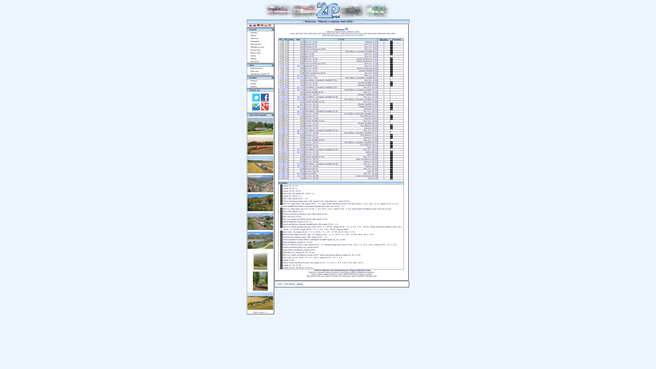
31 (392, 154)
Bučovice (340, 30)
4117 (302, 104)
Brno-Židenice (366, 116)
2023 (310, 34)
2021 (319, 34)
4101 (301, 51)
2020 (324, 34)
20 (392, 66)
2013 (356, 34)
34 (392, 164)
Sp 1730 (300, 130)
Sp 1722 (300, 75)
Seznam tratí (255, 50)
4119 (302, 123)
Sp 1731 (300, 133)
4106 (301, 63)
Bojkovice (308, 66)
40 (392, 178)
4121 (301, 142)
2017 (338, 34)
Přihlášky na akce (257, 47)
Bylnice (307, 75)
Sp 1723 (300, 90)
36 (392, 169)
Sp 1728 (300, 111)
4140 (301, 44)
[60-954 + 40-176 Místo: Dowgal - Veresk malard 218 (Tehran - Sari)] (260, 191)
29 (392, 142)
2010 (370, 34)
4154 (301, 145)
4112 (302, 92)
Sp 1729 (300, 114)
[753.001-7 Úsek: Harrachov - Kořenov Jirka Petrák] (260, 290)
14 (392, 44)
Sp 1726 (300, 97)
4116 (302, 121)
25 (392, 106)
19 (392, 61)
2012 (361, 34)
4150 (301, 126)
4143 (301, 109)
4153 (301, 154)
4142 (301, 47)
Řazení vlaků (255, 53)
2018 (333, 34)
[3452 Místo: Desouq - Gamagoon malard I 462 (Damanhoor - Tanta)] (260, 229)
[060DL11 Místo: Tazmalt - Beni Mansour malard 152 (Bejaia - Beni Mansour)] (260, 248)
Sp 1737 (300, 176)
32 (392, 157)
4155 (301, 161)
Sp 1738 (300, 173)
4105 (301, 59)
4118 (302, 140)
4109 (301, 68)
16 (392, 49)
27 (392, 116)
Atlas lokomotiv (256, 68)
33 (392, 159)
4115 (302, 94)
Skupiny (253, 86)
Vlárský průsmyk (365, 106)
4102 (301, 49)
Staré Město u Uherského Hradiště (358, 51)
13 (392, 42)
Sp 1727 (300, 106)
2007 (384, 34)
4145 (301, 118)
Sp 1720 (300, 66)
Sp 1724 (300, 87)
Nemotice (367, 109)
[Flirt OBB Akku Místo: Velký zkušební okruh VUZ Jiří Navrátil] (260, 153)
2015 (347, 34)
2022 (315, 34)
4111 (302, 85)
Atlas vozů (254, 71)
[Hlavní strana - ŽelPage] (328, 17)
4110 (302, 80)
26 (392, 109)
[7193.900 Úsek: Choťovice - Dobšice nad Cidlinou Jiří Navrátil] (260, 172)
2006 (388, 34)
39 (392, 176)
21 (392, 68)
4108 (301, 73)
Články (253, 35)
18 (392, 59)
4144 (301, 54)
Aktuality (253, 32)
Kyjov (307, 54)
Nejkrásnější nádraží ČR (259, 74)
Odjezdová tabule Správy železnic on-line (343, 32)
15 (392, 47)
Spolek (253, 84)
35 (392, 166)
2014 (352, 34)
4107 (301, 71)
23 (392, 75)
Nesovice (368, 42)
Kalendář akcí (255, 44)
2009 (375, 34)
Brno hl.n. (308, 42)
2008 (379, 34)
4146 (301, 56)
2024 (306, 34)
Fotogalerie (254, 41)
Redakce (253, 81)
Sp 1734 (300, 164)
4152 (301, 135)
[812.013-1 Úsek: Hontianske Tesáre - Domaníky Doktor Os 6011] (260, 269)
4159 (301, 178)
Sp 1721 (300, 78)
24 (392, 104)
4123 (301, 159)
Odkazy (253, 59)
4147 (301, 128)
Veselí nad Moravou (312, 49)
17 (392, 51)
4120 (301, 157)
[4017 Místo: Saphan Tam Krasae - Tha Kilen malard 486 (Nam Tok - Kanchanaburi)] (260, 210)
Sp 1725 (300, 99)
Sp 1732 (300, 150)
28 (392, 126)
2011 (365, 34)
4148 (301, 116)
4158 (301, 169)
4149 (301, 138)
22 (392, 71)
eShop (253, 56)
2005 (393, 34)
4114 (302, 102)
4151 (301, 147)
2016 (342, 34)
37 (392, 171)
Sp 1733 (300, 152)
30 (392, 152)
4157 (301, 171)
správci (300, 284)
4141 (301, 42)
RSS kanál (254, 62)
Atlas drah (254, 38)
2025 (301, 34)
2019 (329, 34)
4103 (301, 61)
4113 (302, 83)
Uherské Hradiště (365, 71)
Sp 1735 (300, 166)
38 (392, 173)
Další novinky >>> (260, 312)
